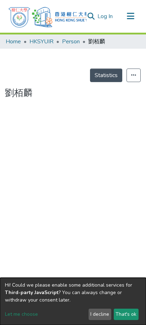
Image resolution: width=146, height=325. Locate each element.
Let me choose (21, 314)
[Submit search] (90, 16)
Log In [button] (105, 16)
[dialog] (73, 301)
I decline (99, 314)
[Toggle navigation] (130, 16)
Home (13, 41)
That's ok (126, 314)
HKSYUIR (41, 41)
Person (71, 41)
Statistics (106, 75)
